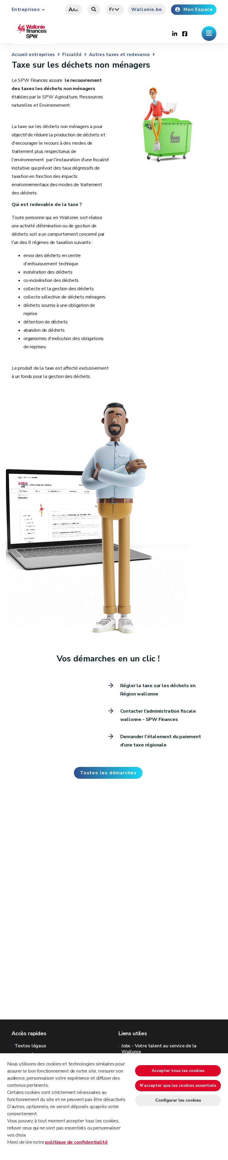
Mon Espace (198, 9)
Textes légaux (30, 1046)
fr (111, 9)
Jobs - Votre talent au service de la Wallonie (159, 1049)
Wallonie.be (146, 9)
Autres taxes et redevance (119, 55)
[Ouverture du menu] (209, 33)
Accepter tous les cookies (178, 1070)
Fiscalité (72, 55)
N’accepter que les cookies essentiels (178, 1085)
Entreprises (26, 9)
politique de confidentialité (76, 1142)
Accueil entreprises (33, 55)
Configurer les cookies (178, 1100)
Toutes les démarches (108, 773)
